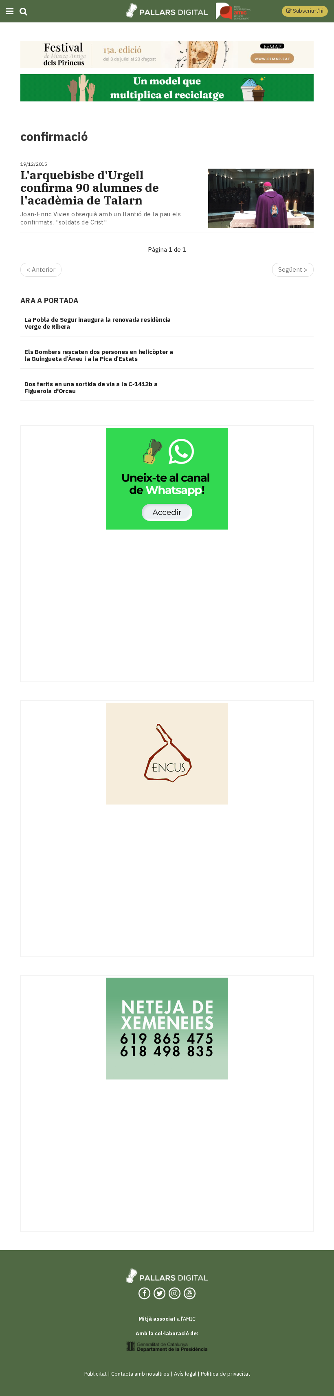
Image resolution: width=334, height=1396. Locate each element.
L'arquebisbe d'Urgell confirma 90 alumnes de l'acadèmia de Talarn (89, 187)
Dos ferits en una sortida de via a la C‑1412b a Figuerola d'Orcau (91, 387)
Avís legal (185, 1373)
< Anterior (40, 269)
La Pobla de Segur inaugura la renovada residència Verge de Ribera (97, 323)
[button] (305, 11)
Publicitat (95, 1373)
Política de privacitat (225, 1373)
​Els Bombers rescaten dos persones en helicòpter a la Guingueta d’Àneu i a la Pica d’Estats (98, 355)
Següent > (293, 269)
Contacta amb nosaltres (140, 1373)
